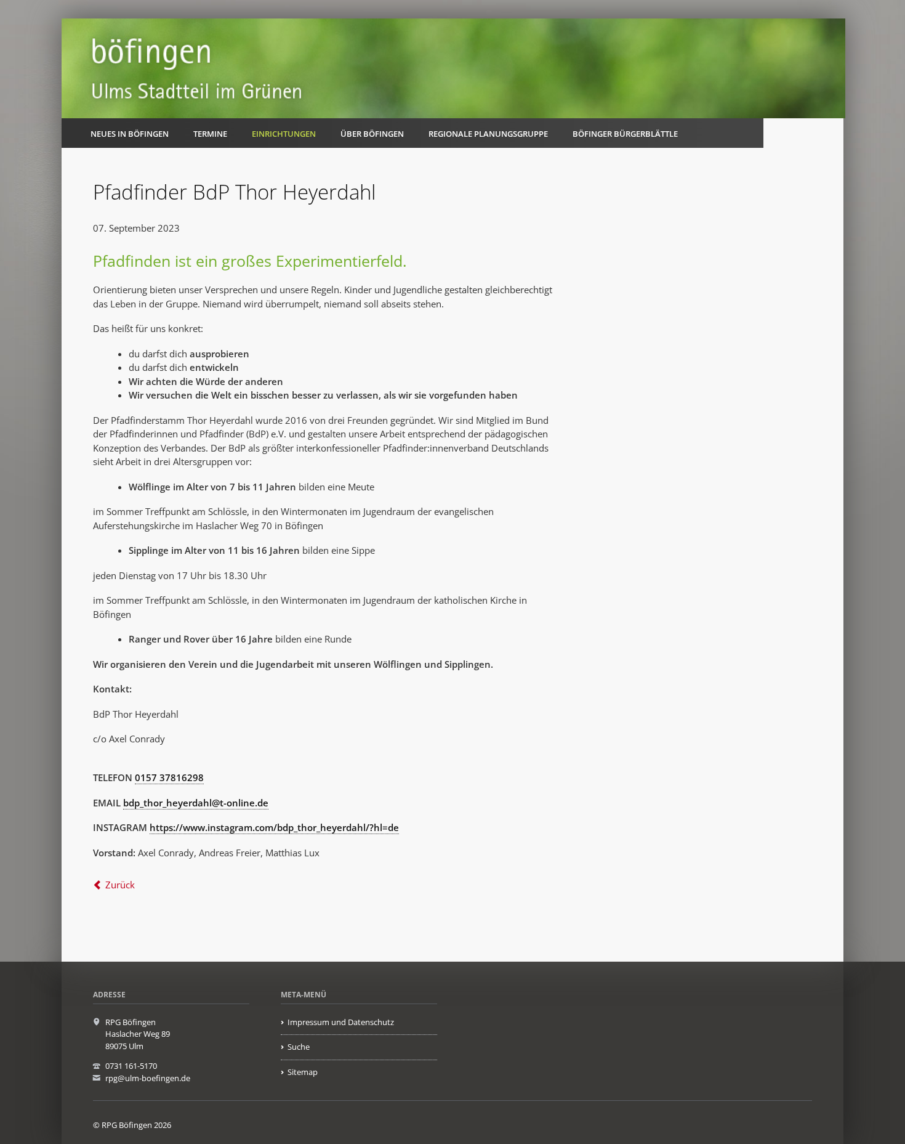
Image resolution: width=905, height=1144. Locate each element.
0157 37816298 (169, 777)
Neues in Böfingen (129, 133)
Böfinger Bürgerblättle (625, 133)
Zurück (120, 884)
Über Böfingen (372, 133)
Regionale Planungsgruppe (488, 133)
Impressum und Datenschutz (341, 1022)
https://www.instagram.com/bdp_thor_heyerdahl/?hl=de (274, 827)
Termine (210, 133)
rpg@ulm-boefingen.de (147, 1078)
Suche (299, 1046)
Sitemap (303, 1071)
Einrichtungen (284, 133)
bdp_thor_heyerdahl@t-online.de (195, 803)
